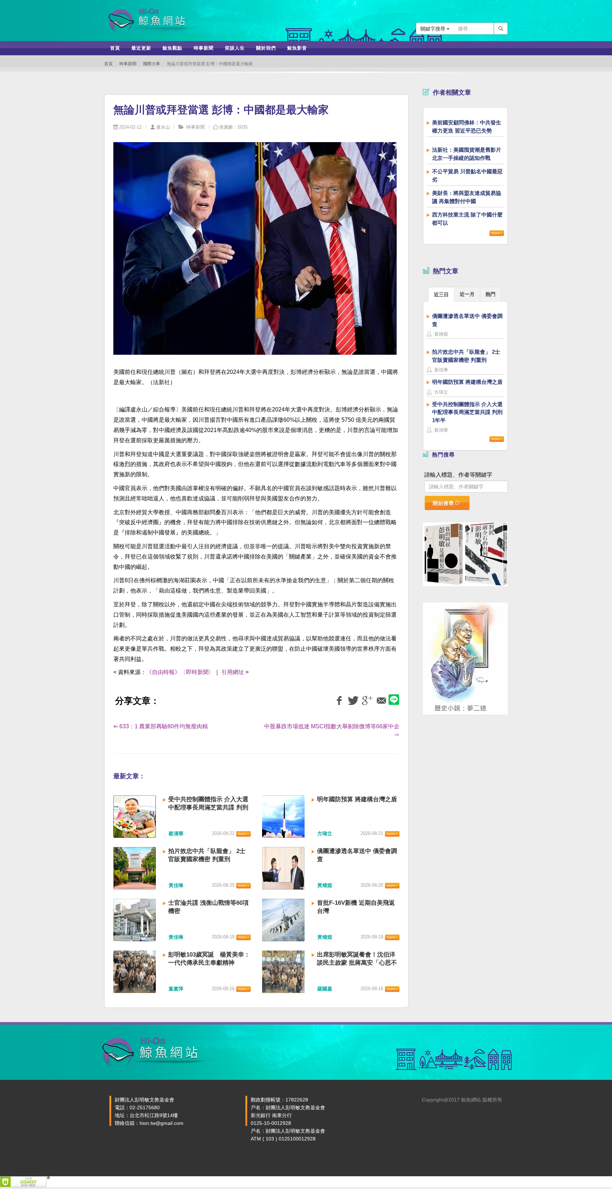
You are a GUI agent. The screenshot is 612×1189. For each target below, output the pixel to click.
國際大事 (151, 63)
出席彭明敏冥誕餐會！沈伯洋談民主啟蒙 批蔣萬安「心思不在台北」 (357, 962)
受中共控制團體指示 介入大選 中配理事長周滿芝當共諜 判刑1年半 (208, 807)
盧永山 (163, 127)
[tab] (441, 294)
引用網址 (232, 672)
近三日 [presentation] (441, 294)
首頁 (108, 63)
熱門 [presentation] (490, 294)
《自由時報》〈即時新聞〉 (180, 672)
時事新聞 (127, 63)
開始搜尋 (443, 503)
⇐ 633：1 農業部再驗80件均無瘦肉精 (162, 726)
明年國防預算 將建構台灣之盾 (357, 799)
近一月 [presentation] (467, 294)
